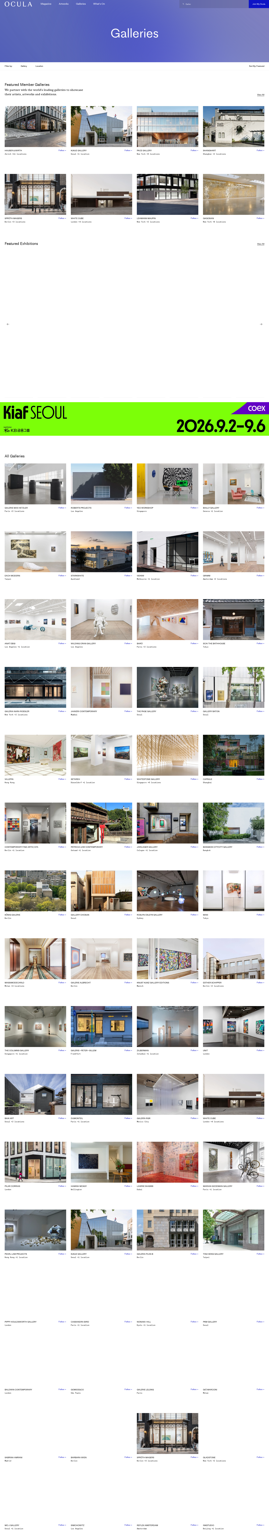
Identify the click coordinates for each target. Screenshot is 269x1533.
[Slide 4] (117, 397)
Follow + (62, 150)
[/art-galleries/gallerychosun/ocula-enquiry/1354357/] (17, 4)
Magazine (46, 3)
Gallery (24, 66)
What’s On (99, 3)
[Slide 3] (84, 397)
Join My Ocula (258, 4)
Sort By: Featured (256, 66)
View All (260, 94)
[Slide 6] (184, 397)
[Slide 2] (51, 397)
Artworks (63, 3)
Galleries (81, 3)
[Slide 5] (151, 397)
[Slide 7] (217, 397)
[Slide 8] (250, 397)
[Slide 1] (18, 397)
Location (39, 66)
